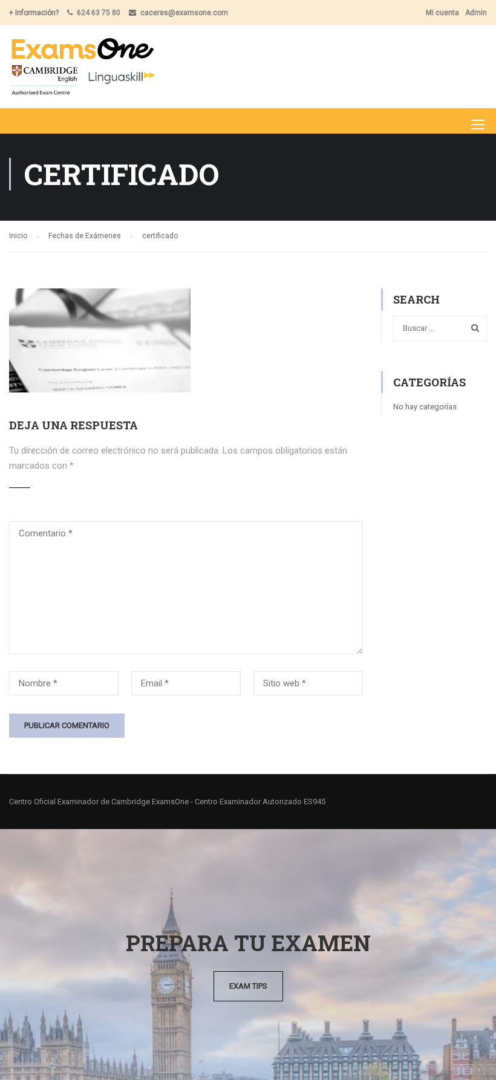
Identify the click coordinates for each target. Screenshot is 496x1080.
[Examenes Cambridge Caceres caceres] (82, 66)
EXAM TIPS (248, 986)
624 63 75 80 (98, 12)
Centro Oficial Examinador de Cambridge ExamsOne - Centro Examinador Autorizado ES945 (167, 801)
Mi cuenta (442, 12)
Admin (476, 12)
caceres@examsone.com (184, 12)
